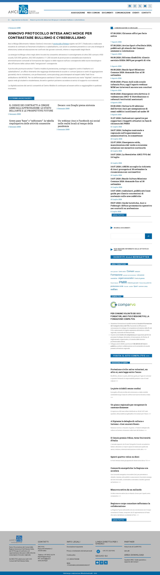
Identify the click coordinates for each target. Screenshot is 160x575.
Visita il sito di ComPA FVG (132, 547)
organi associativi (126, 278)
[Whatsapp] (98, 551)
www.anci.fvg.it (42, 560)
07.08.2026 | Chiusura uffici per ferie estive (129, 34)
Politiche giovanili (133, 283)
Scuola (126, 286)
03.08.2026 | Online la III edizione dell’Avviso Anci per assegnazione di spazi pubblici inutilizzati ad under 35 (130, 108)
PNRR (123, 282)
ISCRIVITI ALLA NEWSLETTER (131, 257)
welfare (114, 289)
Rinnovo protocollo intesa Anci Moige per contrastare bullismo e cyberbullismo (57, 20)
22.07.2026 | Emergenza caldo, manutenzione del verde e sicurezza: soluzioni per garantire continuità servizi (129, 145)
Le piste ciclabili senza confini (126, 388)
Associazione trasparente (75, 547)
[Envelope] (145, 6)
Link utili (126, 551)
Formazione (116, 275)
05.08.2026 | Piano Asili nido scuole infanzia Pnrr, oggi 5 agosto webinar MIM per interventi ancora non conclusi (131, 84)
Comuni (130, 271)
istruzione (140, 275)
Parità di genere (140, 278)
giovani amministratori (129, 275)
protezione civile (117, 286)
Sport (136, 286)
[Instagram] (135, 6)
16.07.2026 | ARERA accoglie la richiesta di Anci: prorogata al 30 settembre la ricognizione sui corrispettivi (131, 169)
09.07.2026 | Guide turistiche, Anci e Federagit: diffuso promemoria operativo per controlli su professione (131, 205)
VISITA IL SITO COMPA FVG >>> (131, 355)
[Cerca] (148, 236)
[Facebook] (130, 6)
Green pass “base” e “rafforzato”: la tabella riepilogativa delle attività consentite (31, 122)
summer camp (143, 286)
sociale (131, 286)
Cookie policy (71, 555)
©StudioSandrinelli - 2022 (89, 573)
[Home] (8, 20)
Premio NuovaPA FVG (145, 283)
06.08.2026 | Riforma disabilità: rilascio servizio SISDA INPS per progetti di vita (130, 58)
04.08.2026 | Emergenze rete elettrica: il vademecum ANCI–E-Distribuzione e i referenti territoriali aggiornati (130, 96)
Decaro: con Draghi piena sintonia (76, 105)
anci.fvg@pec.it (45, 558)
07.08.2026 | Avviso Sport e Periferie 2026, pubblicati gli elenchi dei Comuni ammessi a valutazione (131, 48)
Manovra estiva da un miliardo (126, 489)
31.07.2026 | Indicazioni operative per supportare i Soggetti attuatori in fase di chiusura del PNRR (131, 120)
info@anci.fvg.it (46, 557)
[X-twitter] (140, 6)
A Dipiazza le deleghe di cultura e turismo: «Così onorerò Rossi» (127, 422)
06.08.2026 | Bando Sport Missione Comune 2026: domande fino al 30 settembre (127, 72)
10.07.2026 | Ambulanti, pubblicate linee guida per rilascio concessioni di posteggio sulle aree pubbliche (130, 193)
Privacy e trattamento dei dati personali (79, 551)
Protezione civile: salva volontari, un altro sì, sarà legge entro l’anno (129, 370)
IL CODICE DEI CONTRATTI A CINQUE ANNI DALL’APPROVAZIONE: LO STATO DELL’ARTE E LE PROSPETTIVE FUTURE (31, 108)
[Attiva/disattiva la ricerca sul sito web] (150, 6)
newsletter (114, 278)
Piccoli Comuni (114, 283)
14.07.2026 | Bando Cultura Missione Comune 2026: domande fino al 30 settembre (129, 181)
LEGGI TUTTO (118, 215)
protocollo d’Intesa (61, 44)
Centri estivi (122, 271)
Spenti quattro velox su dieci (125, 456)
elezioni (137, 271)
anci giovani (114, 271)
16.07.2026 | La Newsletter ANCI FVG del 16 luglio (131, 155)
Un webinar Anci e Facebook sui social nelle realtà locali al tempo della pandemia (79, 123)
